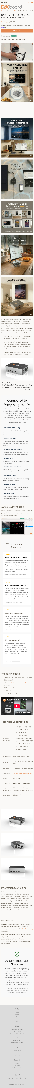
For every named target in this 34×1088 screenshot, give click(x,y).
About (17, 1019)
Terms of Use (17, 1053)
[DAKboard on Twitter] (9, 1079)
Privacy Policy (17, 1050)
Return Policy (17, 1038)
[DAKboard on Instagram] (21, 1079)
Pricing (17, 1014)
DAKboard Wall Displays (17, 1029)
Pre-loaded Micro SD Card (17, 1034)
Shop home (3, 10)
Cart (31, 3)
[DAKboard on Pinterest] (17, 1079)
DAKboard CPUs (17, 1032)
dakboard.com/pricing (26, 929)
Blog (17, 1021)
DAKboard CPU (12, 10)
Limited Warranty (17, 1055)
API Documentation (17, 1068)
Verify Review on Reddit (21, 574)
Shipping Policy (17, 1040)
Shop (17, 1017)
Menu (5, 3)
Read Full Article (16, 661)
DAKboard (22, 1084)
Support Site (17, 1065)
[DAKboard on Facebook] (13, 1079)
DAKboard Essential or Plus (19, 683)
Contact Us (17, 1070)
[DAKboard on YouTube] (25, 1079)
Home (17, 1012)
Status (17, 1063)
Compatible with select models (22, 773)
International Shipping (17, 1042)
